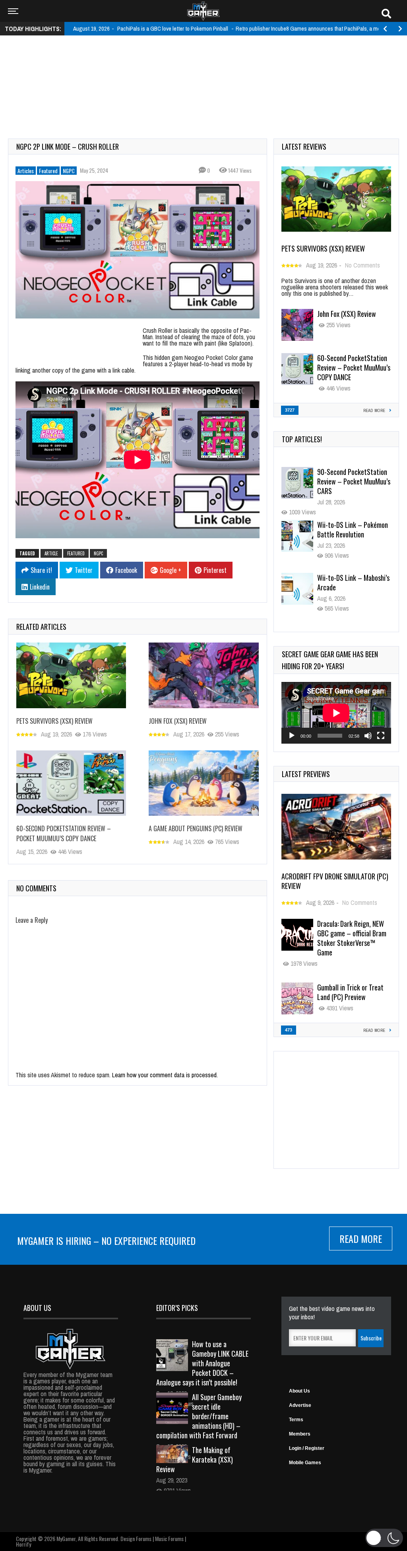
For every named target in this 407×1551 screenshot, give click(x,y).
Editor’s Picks (177, 1308)
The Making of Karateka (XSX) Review (194, 1459)
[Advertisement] (203, 66)
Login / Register (306, 1448)
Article (51, 553)
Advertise (300, 1405)
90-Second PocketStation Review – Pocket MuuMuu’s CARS (353, 481)
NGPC (69, 170)
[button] (384, 1538)
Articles (25, 170)
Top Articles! (302, 439)
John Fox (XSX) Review (178, 721)
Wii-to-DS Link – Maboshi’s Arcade (353, 582)
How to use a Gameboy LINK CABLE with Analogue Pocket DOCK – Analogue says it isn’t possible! (202, 1363)
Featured (48, 170)
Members (299, 1434)
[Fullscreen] (381, 736)
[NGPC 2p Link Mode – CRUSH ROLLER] (138, 249)
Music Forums (169, 1538)
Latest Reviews (304, 146)
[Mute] (368, 736)
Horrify (23, 1544)
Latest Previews (306, 774)
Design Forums (135, 1538)
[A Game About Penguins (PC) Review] (203, 783)
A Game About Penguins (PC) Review (195, 828)
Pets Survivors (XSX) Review (54, 721)
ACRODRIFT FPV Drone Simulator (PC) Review (334, 881)
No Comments (362, 265)
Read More (360, 1238)
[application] (336, 713)
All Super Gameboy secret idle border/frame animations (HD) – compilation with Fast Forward (199, 1416)
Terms (296, 1419)
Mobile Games (305, 1462)
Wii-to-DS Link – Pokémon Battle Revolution (352, 529)
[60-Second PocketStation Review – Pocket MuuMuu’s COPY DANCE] (71, 783)
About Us (299, 1391)
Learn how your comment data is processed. (165, 1074)
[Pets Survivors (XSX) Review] (71, 675)
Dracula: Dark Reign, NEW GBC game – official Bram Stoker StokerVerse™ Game (351, 937)
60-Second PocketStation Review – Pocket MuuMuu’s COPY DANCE (63, 833)
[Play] (292, 736)
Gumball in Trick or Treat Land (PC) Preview (350, 992)
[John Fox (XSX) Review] (203, 675)
